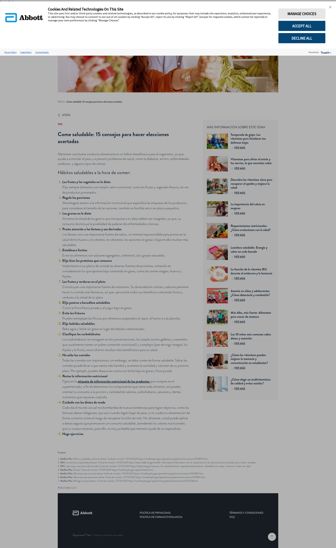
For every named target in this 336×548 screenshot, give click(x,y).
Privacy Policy (10, 52)
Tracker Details (42, 52)
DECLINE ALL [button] (302, 38)
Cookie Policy (26, 52)
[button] (330, 7)
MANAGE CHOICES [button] (302, 13)
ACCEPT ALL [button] (302, 25)
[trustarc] (325, 52)
